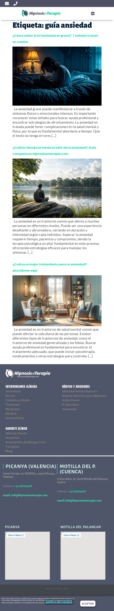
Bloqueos (13, 409)
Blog (9, 451)
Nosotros (13, 438)
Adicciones (70, 400)
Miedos (11, 413)
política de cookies (59, 602)
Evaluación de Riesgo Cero (26, 442)
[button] (93, 13)
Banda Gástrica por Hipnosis (84, 396)
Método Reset (16, 433)
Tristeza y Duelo (18, 400)
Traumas (13, 405)
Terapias (12, 447)
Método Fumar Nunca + (80, 391)
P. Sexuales (70, 405)
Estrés (10, 396)
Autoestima (15, 418)
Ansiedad (13, 391)
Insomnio (69, 409)
